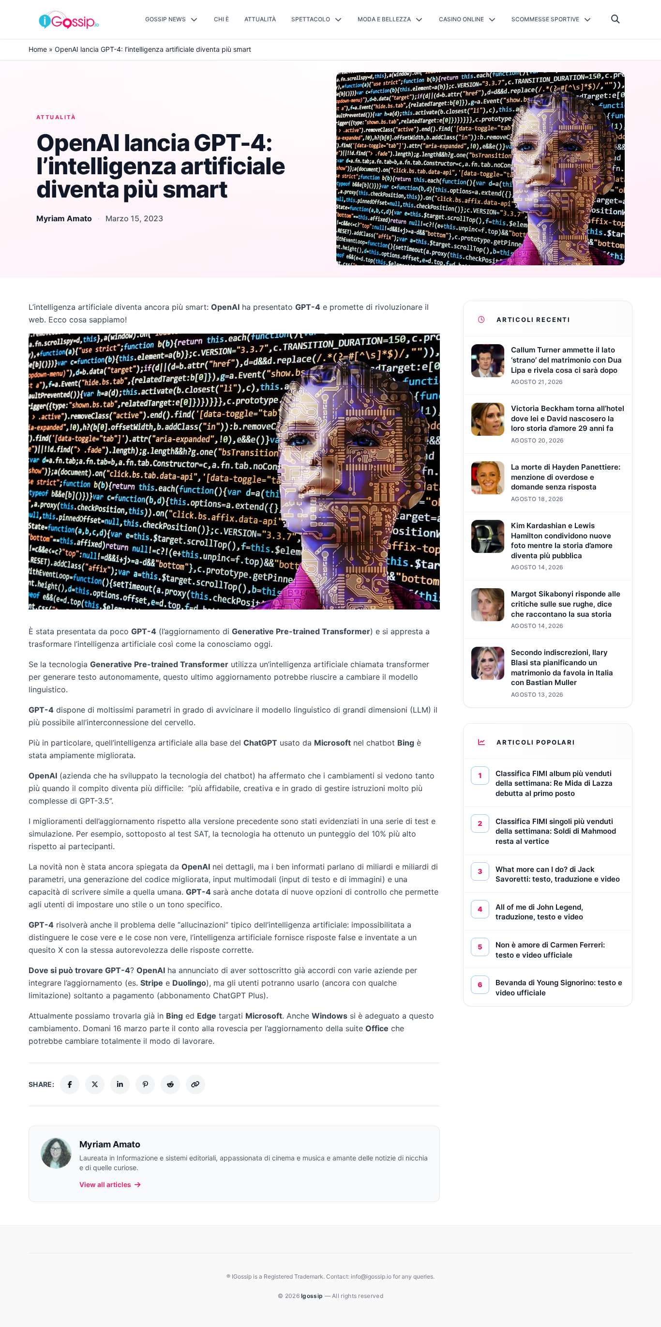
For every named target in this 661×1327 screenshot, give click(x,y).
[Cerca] (615, 19)
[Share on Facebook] (69, 1084)
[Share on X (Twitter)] (95, 1084)
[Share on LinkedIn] (120, 1084)
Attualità (56, 117)
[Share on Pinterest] (145, 1084)
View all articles (105, 1184)
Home (38, 49)
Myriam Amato (64, 218)
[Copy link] (195, 1084)
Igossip (312, 1295)
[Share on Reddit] (170, 1084)
